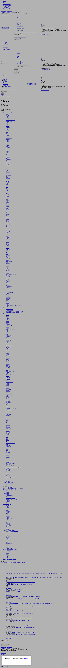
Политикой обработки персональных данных (16, 659)
